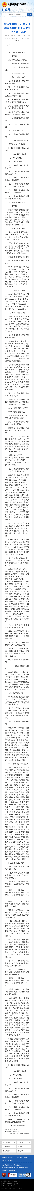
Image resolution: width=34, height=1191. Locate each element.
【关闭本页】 (27, 1133)
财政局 (6, 10)
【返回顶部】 (12, 1133)
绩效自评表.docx (19, 1125)
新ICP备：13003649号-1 (8, 1185)
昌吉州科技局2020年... (13, 1129)
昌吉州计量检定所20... (13, 1131)
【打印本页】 (19, 1133)
